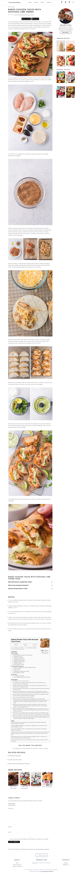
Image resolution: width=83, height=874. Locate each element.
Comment (11, 808)
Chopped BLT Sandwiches (14, 755)
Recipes (13, 6)
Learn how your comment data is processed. (38, 849)
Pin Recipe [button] (45, 652)
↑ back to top (41, 855)
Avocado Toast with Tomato (15, 759)
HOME (30, 2)
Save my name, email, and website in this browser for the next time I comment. (29, 839)
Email (10, 832)
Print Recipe (36, 18)
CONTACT (49, 2)
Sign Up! (34, 862)
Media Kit (66, 864)
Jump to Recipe (26, 18)
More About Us (65, 32)
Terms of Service (17, 866)
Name (10, 826)
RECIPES (36, 2)
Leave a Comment (30, 14)
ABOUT (42, 2)
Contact (66, 862)
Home (9, 6)
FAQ (17, 862)
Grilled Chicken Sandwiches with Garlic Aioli (19, 763)
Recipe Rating (11, 803)
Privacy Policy (17, 864)
